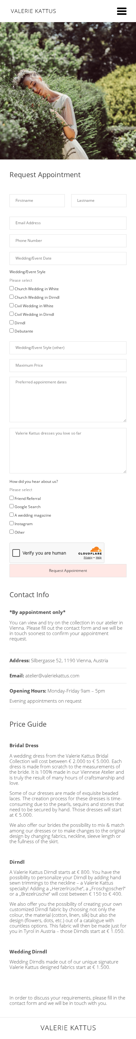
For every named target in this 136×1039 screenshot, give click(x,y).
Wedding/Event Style (27, 272)
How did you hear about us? (33, 481)
